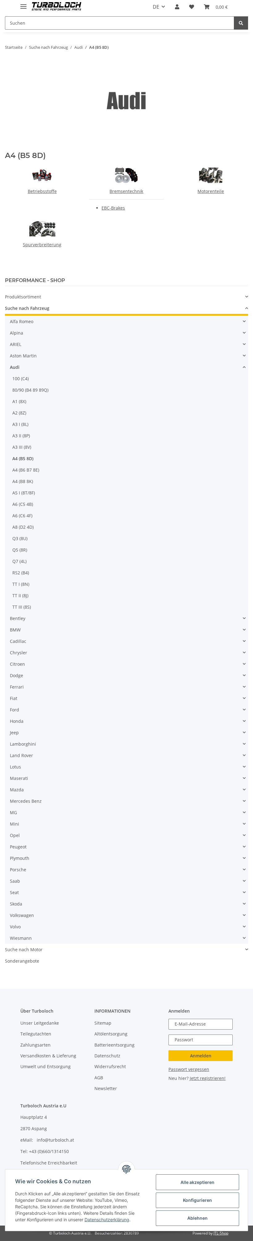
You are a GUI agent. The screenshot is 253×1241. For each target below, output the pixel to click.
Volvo (15, 927)
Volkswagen (22, 915)
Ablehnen (197, 1218)
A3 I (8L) (20, 424)
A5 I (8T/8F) (23, 493)
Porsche (18, 869)
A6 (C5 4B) (22, 504)
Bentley (17, 618)
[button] (177, 7)
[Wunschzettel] (191, 7)
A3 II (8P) (21, 436)
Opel (15, 835)
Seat (14, 892)
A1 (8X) (19, 401)
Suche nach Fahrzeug (27, 308)
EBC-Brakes (113, 208)
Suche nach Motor (24, 949)
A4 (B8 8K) (22, 481)
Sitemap (102, 1023)
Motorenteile (210, 191)
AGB (98, 1078)
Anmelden (200, 1056)
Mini (14, 824)
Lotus (15, 767)
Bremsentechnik (126, 191)
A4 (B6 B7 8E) (25, 470)
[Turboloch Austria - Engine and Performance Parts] (56, 7)
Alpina (16, 333)
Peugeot (18, 847)
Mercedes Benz (26, 801)
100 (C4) (20, 378)
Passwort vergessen (188, 1069)
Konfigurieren (197, 1200)
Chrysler (18, 653)
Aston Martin (23, 356)
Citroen (17, 664)
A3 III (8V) (21, 447)
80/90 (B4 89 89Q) (30, 390)
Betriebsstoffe (42, 191)
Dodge (16, 675)
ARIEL (15, 344)
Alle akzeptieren (197, 1182)
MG (13, 812)
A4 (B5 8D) (22, 458)
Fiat (13, 698)
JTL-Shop (221, 1233)
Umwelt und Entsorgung (45, 1066)
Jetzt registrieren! (208, 1078)
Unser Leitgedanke (39, 1023)
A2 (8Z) (19, 413)
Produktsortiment (23, 297)
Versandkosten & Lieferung (48, 1056)
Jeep (14, 732)
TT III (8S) (21, 607)
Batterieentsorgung (114, 1045)
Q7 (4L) (19, 561)
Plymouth (19, 858)
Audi (14, 367)
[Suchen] (241, 23)
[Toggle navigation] (23, 4)
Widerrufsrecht (110, 1066)
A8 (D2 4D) (23, 527)
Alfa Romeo (21, 321)
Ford (14, 710)
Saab (15, 881)
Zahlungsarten (35, 1045)
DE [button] (156, 6)
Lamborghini (23, 744)
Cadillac (18, 641)
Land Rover (21, 755)
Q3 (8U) (19, 538)
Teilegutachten (35, 1034)
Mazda (17, 790)
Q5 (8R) (19, 550)
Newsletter (105, 1088)
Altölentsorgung (110, 1034)
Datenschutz (107, 1056)
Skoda (16, 904)
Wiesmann (21, 938)
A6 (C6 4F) (22, 515)
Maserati (19, 778)
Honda (16, 721)
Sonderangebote (22, 961)
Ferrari (17, 687)
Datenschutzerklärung (107, 1219)
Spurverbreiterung (42, 245)
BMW (15, 630)
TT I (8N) (20, 584)
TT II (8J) (20, 595)
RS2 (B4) (20, 573)
